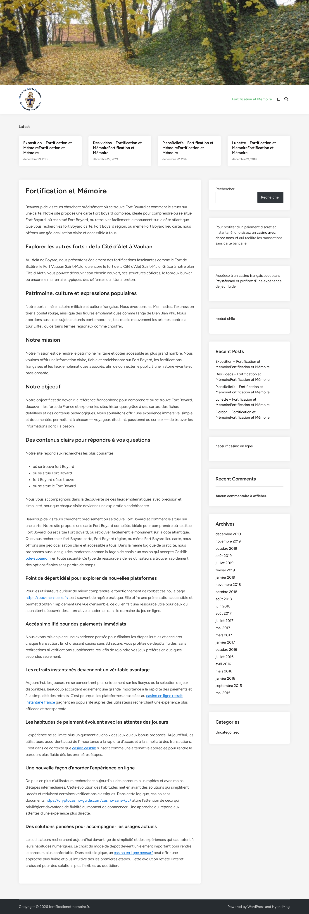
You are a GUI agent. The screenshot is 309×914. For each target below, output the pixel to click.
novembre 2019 (228, 541)
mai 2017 (223, 628)
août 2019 (224, 556)
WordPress (255, 907)
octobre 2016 (226, 649)
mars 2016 (224, 671)
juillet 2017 (224, 621)
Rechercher (225, 189)
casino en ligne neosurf (133, 852)
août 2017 (224, 613)
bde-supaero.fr (38, 558)
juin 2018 (223, 606)
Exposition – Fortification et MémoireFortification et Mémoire (47, 148)
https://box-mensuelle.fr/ (47, 597)
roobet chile (225, 318)
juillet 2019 (224, 563)
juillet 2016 (224, 657)
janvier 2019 (225, 577)
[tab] (24, 126)
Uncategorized (227, 732)
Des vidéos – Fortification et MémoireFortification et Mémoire (117, 148)
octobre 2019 (226, 548)
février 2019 (225, 570)
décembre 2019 (228, 534)
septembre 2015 (229, 685)
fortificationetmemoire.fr (69, 907)
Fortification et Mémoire (252, 99)
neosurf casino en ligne (234, 446)
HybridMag (281, 907)
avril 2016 (223, 664)
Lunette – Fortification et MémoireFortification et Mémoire (254, 148)
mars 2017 (224, 635)
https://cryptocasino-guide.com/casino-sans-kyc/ (88, 800)
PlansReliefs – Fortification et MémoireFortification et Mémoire (188, 148)
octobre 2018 (226, 592)
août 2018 (224, 599)
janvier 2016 (225, 678)
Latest (24, 126)
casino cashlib (84, 748)
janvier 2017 (225, 642)
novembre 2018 (228, 584)
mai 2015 (223, 693)
